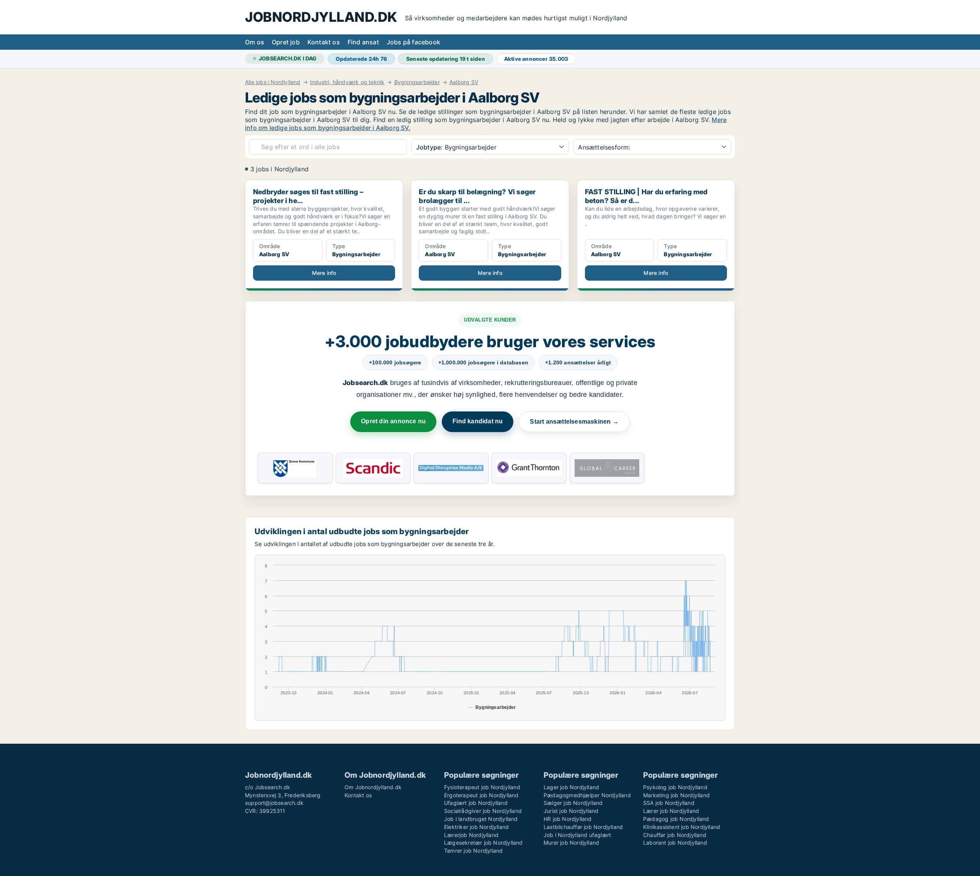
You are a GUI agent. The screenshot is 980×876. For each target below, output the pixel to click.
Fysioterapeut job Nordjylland (482, 787)
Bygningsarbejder (417, 82)
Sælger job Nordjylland (573, 803)
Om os (254, 42)
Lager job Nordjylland (571, 787)
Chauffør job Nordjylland (674, 835)
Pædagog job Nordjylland (676, 819)
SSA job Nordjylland (668, 803)
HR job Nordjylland (568, 819)
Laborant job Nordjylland (675, 842)
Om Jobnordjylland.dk (373, 787)
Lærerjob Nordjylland (471, 835)
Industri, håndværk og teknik (347, 82)
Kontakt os (323, 42)
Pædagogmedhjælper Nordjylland (587, 795)
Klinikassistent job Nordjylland (681, 827)
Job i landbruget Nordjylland (481, 819)
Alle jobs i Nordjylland (273, 82)
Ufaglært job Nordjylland (476, 803)
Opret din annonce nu (393, 421)
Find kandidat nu (477, 421)
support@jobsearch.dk (274, 803)
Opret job (286, 42)
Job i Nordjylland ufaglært (577, 835)
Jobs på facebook (413, 42)
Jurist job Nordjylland (571, 811)
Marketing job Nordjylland (676, 795)
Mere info (324, 273)
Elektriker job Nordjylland (476, 827)
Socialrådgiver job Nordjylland (483, 811)
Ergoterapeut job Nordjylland (481, 795)
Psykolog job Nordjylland (675, 787)
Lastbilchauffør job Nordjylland (583, 827)
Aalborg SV (463, 82)
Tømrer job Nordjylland (473, 850)
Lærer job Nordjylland (671, 811)
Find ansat (363, 42)
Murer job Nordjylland (571, 842)
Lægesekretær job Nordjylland (483, 842)
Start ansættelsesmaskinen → (574, 421)
